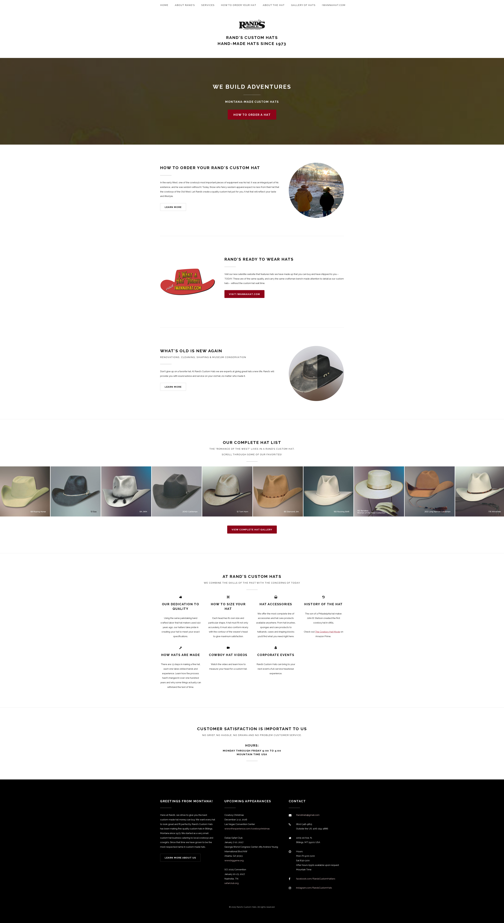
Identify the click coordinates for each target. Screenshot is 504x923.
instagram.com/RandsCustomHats (314, 887)
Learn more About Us (180, 857)
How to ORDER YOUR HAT (238, 5)
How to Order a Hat (252, 114)
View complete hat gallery (252, 529)
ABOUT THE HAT (274, 5)
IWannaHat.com (333, 5)
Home (164, 5)
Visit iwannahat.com (244, 294)
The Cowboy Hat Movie (327, 631)
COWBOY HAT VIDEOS (228, 655)
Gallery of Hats (303, 5)
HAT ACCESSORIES (275, 604)
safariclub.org (231, 883)
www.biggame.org (234, 860)
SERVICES (207, 5)
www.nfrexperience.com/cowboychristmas (247, 828)
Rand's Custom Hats (252, 37)
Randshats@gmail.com (307, 815)
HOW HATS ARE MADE (180, 655)
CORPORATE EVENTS (275, 655)
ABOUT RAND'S (185, 5)
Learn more (173, 207)
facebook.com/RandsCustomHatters (315, 878)
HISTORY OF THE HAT (323, 604)
